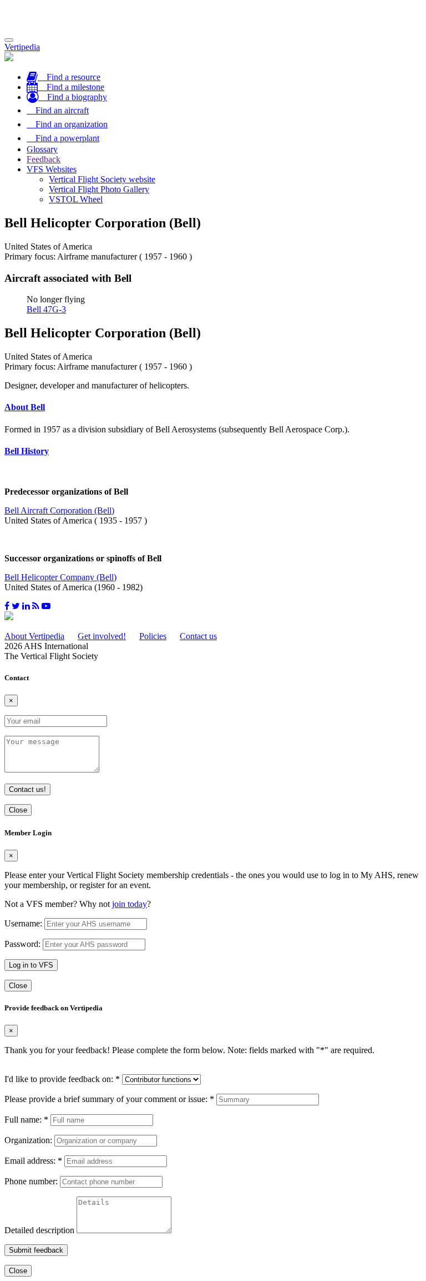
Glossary (42, 149)
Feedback (43, 159)
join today (129, 904)
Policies (152, 636)
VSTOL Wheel (76, 199)
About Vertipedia (34, 636)
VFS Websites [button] (52, 169)
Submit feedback (36, 1250)
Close (18, 810)
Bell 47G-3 (46, 309)
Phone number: (31, 1181)
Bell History (26, 451)
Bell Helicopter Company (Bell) (60, 577)
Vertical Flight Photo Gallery (99, 189)
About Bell (24, 407)
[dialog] (213, 910)
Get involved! (102, 636)
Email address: (33, 1160)
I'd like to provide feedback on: (62, 1079)
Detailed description (39, 1230)
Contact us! (27, 789)
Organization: (28, 1140)
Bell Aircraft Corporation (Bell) (59, 510)
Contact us (198, 636)
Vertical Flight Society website (102, 179)
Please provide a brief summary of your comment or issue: (109, 1099)
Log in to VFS (31, 965)
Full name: (26, 1119)
